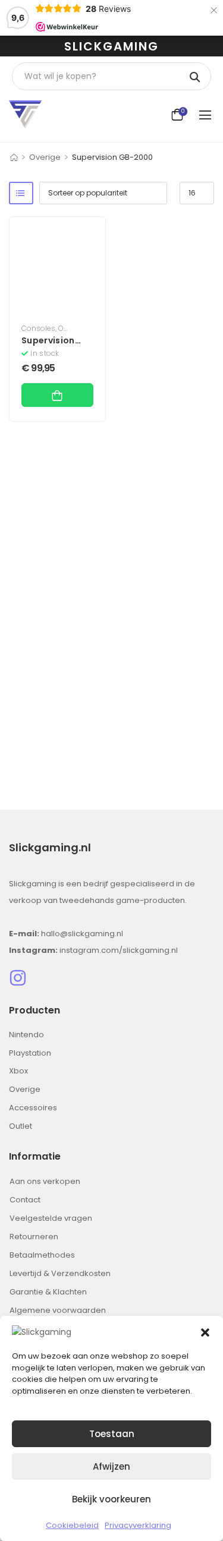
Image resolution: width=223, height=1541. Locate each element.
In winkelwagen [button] (57, 395)
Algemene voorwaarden (58, 1310)
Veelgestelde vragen (51, 1218)
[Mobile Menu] (206, 115)
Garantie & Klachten (48, 1291)
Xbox (18, 1070)
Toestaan (111, 1434)
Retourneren (34, 1236)
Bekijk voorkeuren (111, 1499)
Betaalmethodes (42, 1255)
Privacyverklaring (138, 1525)
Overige (45, 157)
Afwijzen (111, 1466)
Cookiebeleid (72, 1525)
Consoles (38, 328)
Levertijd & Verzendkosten (60, 1273)
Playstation (30, 1053)
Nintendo (26, 1034)
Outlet (20, 1126)
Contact (25, 1199)
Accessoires (33, 1107)
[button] (205, 1332)
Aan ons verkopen (45, 1181)
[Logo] (25, 114)
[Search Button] (196, 76)
